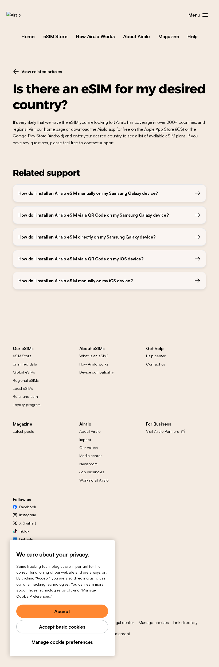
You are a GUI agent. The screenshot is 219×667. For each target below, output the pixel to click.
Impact (85, 439)
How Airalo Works (95, 36)
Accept (62, 611)
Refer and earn (25, 396)
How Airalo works (93, 364)
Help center (156, 356)
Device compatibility (96, 372)
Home (28, 36)
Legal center (122, 622)
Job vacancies (91, 472)
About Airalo (136, 36)
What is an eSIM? (93, 356)
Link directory (185, 622)
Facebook (27, 507)
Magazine (168, 36)
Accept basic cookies (62, 627)
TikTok (24, 531)
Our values (88, 447)
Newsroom (88, 464)
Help (192, 36)
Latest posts (23, 431)
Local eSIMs (23, 388)
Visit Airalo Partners (162, 431)
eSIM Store (55, 36)
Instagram (27, 515)
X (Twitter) (27, 523)
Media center (90, 455)
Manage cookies (153, 622)
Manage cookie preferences (62, 642)
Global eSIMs (24, 372)
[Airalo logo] (22, 15)
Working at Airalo (94, 480)
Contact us (155, 364)
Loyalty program (27, 404)
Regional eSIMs (26, 380)
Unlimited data (25, 364)
